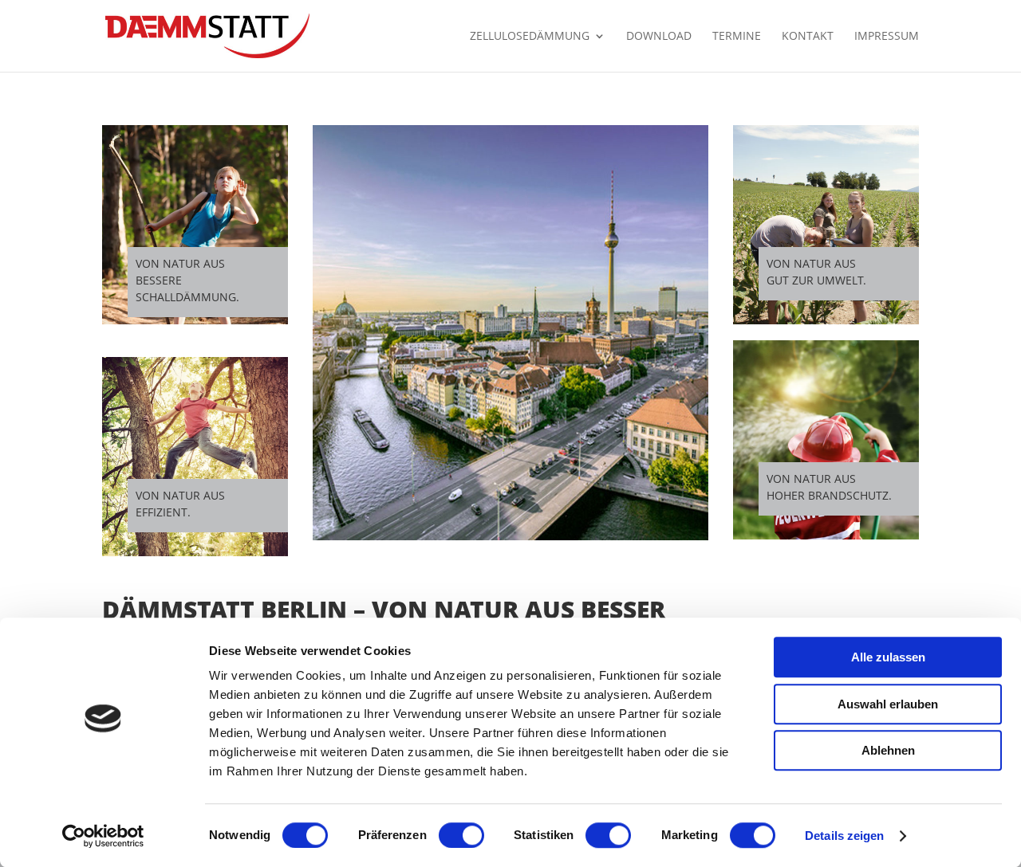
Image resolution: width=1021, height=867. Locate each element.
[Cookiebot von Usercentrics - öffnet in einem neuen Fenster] (103, 836)
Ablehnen (888, 750)
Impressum (886, 36)
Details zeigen (844, 835)
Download (659, 36)
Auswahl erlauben (888, 704)
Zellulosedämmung (529, 36)
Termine (736, 36)
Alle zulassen (888, 657)
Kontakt (808, 36)
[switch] (461, 835)
